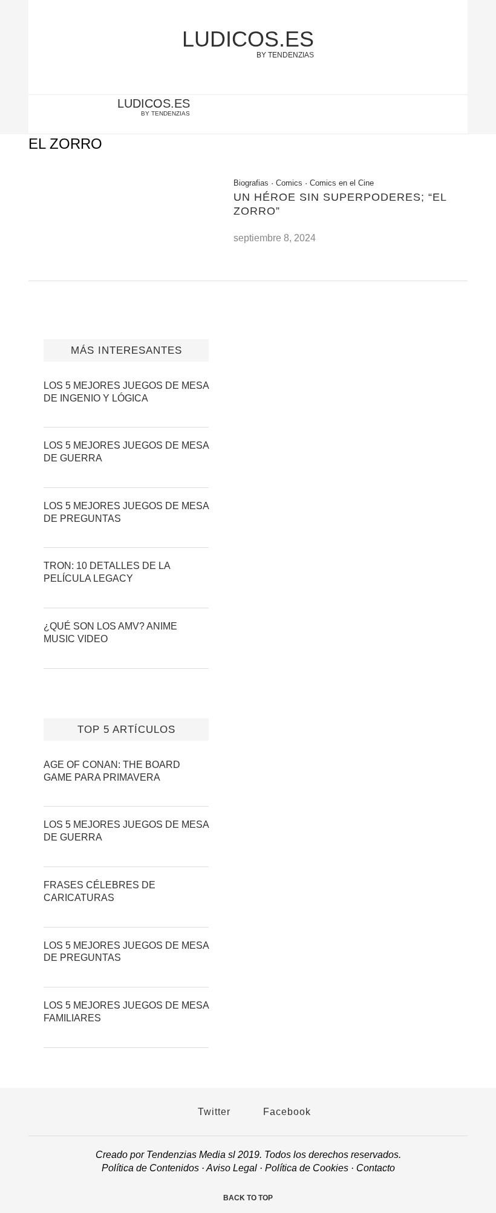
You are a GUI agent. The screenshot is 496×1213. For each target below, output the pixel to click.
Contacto (375, 1168)
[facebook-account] (452, 115)
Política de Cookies (306, 1168)
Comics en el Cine (342, 182)
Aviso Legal (231, 1168)
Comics (289, 182)
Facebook (285, 1112)
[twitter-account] (432, 115)
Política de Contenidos (150, 1168)
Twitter (212, 1112)
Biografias (251, 182)
